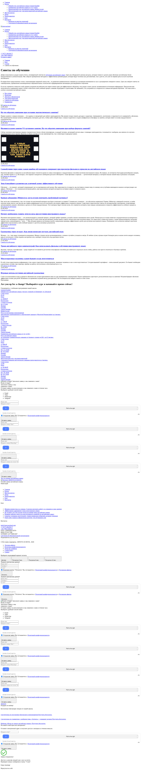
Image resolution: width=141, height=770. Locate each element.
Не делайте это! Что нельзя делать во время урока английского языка (27, 512)
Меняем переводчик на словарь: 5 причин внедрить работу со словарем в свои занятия (33, 509)
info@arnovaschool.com (8, 525)
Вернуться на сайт (7, 768)
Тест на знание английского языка (12, 478)
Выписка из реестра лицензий (18, 21)
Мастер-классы (9, 13)
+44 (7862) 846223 (7, 55)
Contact (7, 552)
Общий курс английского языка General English (23, 6)
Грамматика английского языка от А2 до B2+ (23, 7)
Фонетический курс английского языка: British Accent (26, 9)
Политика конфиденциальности (15, 547)
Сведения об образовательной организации (22, 23)
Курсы (7, 4)
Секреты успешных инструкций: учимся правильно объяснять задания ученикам (31, 516)
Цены (6, 14)
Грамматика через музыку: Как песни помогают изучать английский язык (32, 232)
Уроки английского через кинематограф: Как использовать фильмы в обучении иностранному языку (43, 246)
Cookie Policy (9, 550)
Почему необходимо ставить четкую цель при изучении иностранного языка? (33, 214)
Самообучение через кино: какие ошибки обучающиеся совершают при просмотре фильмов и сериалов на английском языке (53, 169)
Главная (7, 2)
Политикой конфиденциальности (38, 415)
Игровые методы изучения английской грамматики (22, 273)
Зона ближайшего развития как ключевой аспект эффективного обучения (32, 183)
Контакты (8, 19)
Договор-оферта (10, 545)
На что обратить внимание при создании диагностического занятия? (30, 112)
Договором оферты (65, 570)
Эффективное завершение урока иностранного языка (22, 511)
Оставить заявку (6, 57)
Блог (6, 18)
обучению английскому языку (55, 75)
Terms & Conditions (11, 548)
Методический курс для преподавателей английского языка (28, 11)
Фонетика (8, 95)
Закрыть (3, 704)
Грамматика (8, 102)
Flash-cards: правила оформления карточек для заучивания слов (25, 517)
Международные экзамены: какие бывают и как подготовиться (27, 259)
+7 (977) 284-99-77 (7, 53)
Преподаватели (10, 16)
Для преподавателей (11, 98)
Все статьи (8, 93)
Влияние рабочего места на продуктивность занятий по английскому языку (29, 514)
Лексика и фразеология (12, 97)
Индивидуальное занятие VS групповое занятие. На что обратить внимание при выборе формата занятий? (45, 128)
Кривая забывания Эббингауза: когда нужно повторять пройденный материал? (34, 198)
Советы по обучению (12, 100)
